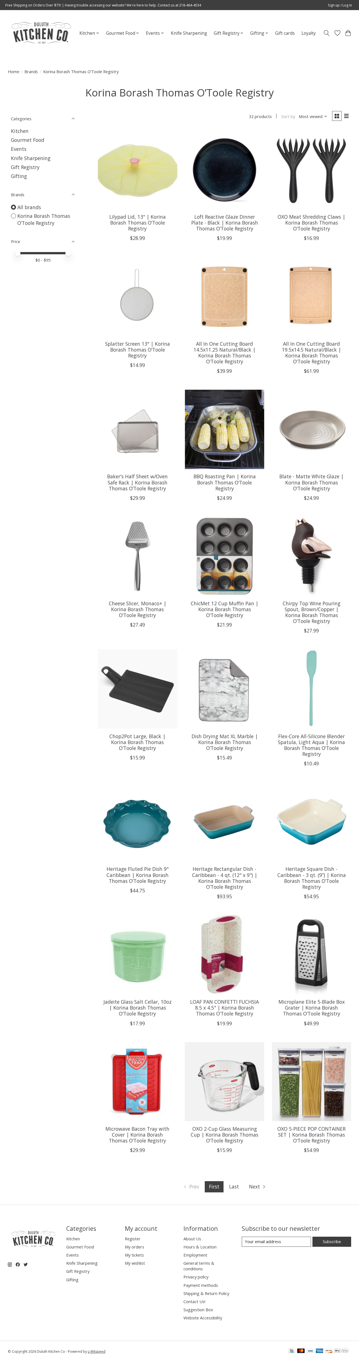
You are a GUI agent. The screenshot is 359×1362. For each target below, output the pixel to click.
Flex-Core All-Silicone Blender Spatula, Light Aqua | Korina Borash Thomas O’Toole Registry (311, 745)
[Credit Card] (291, 1351)
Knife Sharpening (189, 33)
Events (18, 149)
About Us (192, 1238)
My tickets (134, 1255)
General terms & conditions (198, 1265)
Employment (195, 1255)
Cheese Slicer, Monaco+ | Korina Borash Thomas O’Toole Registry (137, 609)
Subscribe (332, 1241)
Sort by (288, 116)
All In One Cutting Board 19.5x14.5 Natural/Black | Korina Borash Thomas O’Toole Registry (311, 352)
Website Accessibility (202, 1318)
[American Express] (319, 1351)
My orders (134, 1247)
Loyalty (309, 33)
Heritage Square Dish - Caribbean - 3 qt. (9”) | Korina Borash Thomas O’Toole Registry (311, 877)
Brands (31, 71)
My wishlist (135, 1263)
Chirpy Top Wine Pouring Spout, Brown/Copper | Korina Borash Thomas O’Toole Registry (311, 612)
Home (13, 71)
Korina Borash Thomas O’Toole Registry (43, 219)
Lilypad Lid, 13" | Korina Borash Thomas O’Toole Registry (137, 222)
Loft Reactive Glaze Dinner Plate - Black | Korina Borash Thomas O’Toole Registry (224, 222)
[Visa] (310, 1351)
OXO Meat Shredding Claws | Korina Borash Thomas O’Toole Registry (311, 222)
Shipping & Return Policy (206, 1293)
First (214, 1186)
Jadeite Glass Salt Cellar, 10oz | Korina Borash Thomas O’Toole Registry (137, 1007)
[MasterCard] (301, 1351)
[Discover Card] (328, 1351)
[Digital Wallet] (341, 1351)
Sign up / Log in (340, 5)
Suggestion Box (198, 1309)
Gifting (19, 176)
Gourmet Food (27, 140)
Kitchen (20, 131)
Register (133, 1238)
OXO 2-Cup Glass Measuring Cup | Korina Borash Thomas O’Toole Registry (224, 1134)
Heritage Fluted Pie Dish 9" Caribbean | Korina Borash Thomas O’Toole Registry (138, 874)
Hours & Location (200, 1247)
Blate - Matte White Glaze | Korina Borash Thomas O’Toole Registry (311, 482)
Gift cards (285, 33)
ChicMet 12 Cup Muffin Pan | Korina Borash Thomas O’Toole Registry (224, 609)
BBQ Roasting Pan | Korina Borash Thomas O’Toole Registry (225, 482)
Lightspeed (96, 1351)
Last (234, 1186)
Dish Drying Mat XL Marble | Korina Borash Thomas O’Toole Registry (225, 742)
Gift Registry (25, 167)
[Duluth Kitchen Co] (41, 33)
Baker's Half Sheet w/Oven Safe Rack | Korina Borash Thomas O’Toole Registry (137, 482)
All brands (29, 207)
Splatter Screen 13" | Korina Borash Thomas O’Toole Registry (137, 349)
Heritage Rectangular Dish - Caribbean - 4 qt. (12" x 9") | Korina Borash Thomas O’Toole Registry (224, 877)
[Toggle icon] (326, 33)
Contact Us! (194, 1301)
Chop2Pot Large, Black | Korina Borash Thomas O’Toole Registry (137, 742)
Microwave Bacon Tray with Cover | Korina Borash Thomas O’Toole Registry (137, 1134)
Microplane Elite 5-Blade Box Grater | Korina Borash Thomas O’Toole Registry (312, 1007)
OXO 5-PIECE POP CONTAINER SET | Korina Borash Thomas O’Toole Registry (311, 1134)
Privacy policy (195, 1277)
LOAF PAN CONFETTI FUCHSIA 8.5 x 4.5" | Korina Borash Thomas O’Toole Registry (224, 1007)
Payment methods (200, 1285)
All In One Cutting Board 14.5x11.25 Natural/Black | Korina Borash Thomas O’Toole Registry (225, 352)
